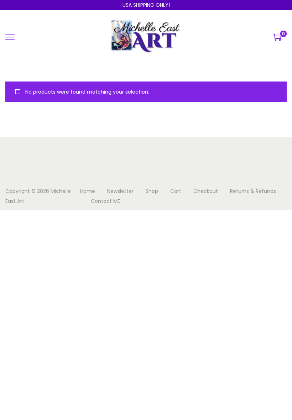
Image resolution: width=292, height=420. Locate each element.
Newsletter (120, 191)
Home (87, 191)
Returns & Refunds (253, 191)
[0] (277, 37)
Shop (152, 191)
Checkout (205, 191)
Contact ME (105, 201)
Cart (175, 191)
